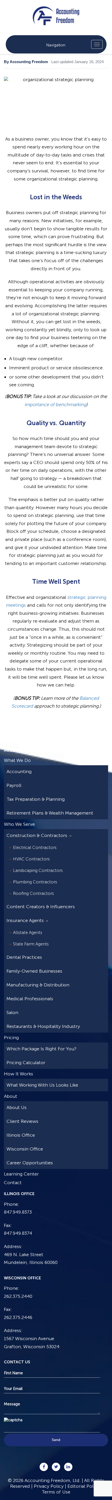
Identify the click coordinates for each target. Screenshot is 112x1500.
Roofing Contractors (33, 893)
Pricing (11, 1037)
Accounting (19, 771)
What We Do (17, 760)
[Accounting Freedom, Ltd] (56, 12)
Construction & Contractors (37, 835)
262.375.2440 (18, 1296)
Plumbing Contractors (35, 881)
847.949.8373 (18, 1212)
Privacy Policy (49, 1486)
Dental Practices (24, 957)
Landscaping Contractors (38, 870)
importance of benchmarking (55, 404)
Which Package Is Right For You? (41, 1049)
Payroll (14, 785)
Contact (13, 1182)
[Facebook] (44, 1467)
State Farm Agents (31, 944)
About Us (17, 1107)
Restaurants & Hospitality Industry (43, 1026)
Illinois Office (21, 1135)
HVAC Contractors (31, 859)
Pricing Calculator (26, 1062)
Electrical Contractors (35, 847)
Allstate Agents (27, 932)
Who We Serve (19, 824)
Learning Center (21, 1174)
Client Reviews (22, 1121)
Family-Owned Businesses (34, 971)
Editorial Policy (83, 1486)
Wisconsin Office (25, 1149)
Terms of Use (56, 1492)
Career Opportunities (30, 1163)
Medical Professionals (30, 999)
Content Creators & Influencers (41, 906)
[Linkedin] (68, 1467)
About (10, 1096)
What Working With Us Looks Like (42, 1085)
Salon (12, 1012)
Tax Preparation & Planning (36, 799)
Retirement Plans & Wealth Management (50, 813)
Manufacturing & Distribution (38, 985)
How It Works (18, 1074)
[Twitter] (56, 1467)
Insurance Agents (25, 920)
